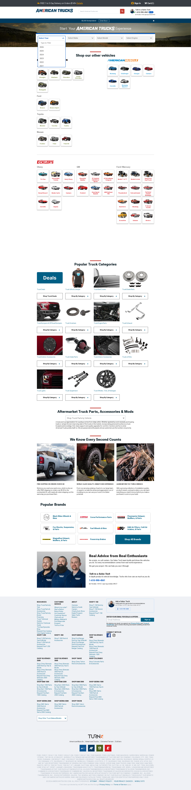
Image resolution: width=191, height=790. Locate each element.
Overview (75, 605)
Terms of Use (59, 625)
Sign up (147, 620)
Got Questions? (59, 613)
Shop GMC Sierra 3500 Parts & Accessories (60, 706)
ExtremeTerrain (107, 741)
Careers (74, 609)
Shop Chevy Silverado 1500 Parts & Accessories (96, 648)
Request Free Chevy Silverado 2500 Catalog (43, 678)
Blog (38, 629)
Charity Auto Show (78, 611)
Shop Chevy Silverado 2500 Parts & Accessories (44, 672)
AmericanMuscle (77, 741)
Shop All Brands (133, 539)
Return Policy (58, 611)
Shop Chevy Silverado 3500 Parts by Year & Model (61, 666)
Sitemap (93, 781)
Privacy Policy (135, 623)
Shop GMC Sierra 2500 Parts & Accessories (43, 706)
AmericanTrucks (92, 741)
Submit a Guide (77, 607)
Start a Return (59, 609)
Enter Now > (104, 21)
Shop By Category (78, 296)
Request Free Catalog (44, 631)
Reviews (74, 617)
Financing (40, 617)
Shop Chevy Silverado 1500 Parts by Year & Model (96, 642)
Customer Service (60, 615)
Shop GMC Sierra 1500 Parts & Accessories (95, 693)
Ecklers (118, 741)
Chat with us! (58, 617)
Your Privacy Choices (123, 781)
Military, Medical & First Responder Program (60, 621)
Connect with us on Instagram (114, 635)
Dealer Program (77, 613)
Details (80, 3)
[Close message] (153, 20)
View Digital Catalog (44, 633)
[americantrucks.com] (54, 10)
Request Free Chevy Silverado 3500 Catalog (61, 678)
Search (122, 11)
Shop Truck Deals (50, 296)
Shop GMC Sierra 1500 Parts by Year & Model (96, 687)
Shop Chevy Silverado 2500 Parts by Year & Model (44, 666)
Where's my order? (60, 607)
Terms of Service (120, 784)
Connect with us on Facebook (109, 635)
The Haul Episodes (43, 627)
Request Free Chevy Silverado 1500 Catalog (95, 654)
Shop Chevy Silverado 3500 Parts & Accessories (61, 672)
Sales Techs (76, 615)
